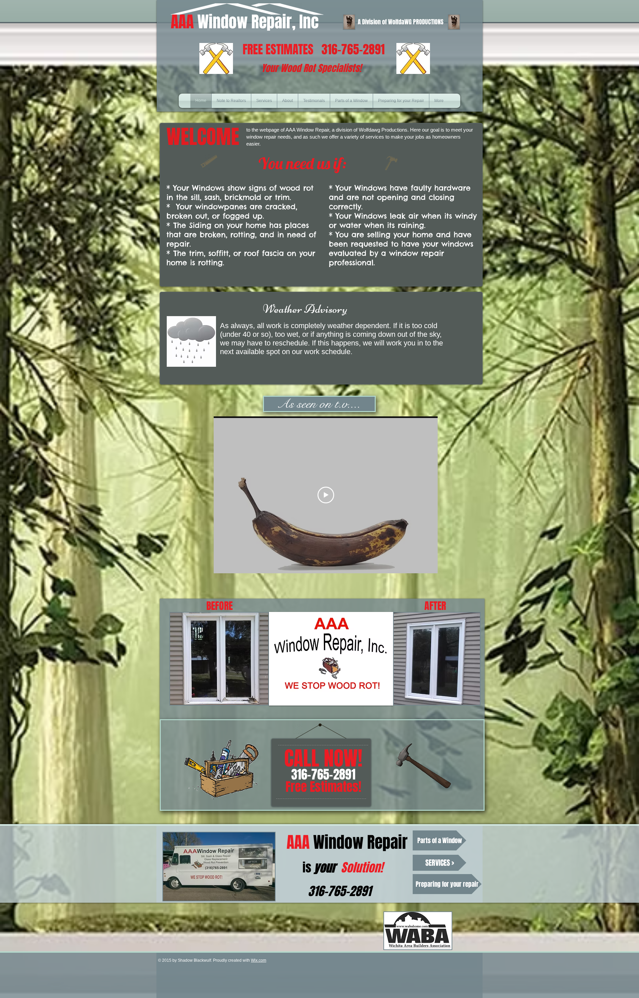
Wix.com (258, 960)
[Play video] (326, 495)
